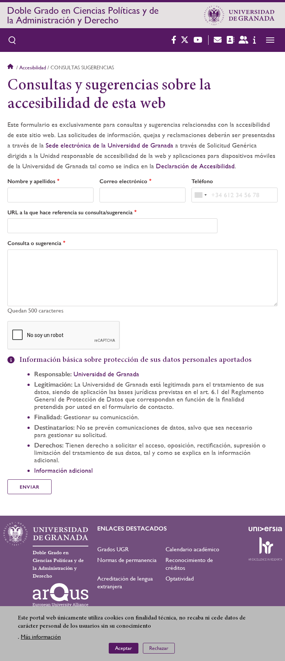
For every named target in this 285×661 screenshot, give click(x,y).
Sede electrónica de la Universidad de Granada (109, 145)
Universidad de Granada (106, 374)
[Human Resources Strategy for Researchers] (265, 548)
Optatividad (180, 578)
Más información (41, 636)
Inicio (11, 67)
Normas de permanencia (127, 559)
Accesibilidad (32, 67)
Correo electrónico (123, 181)
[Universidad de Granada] (239, 15)
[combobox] (200, 195)
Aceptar (123, 648)
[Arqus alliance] (60, 595)
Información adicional (63, 470)
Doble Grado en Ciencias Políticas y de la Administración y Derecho (82, 15)
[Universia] (265, 529)
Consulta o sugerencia (34, 243)
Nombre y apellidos (31, 181)
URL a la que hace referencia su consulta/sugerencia (69, 212)
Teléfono (202, 181)
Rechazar (158, 648)
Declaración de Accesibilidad (195, 166)
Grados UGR (113, 549)
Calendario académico (192, 549)
